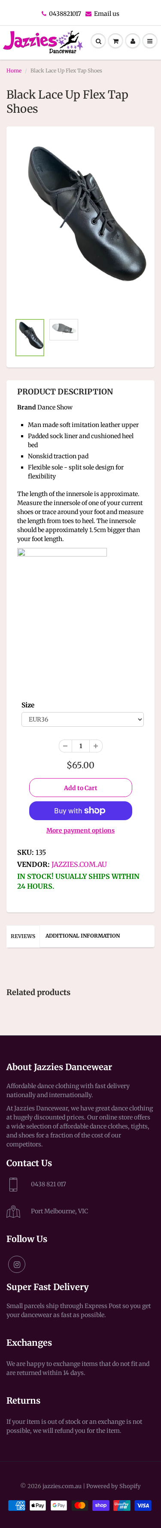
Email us (106, 14)
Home (13, 70)
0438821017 (65, 14)
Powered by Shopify (113, 1486)
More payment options (80, 830)
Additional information (83, 935)
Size (27, 705)
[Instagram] (16, 1264)
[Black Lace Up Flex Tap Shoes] (80, 224)
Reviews (23, 936)
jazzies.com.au (79, 864)
